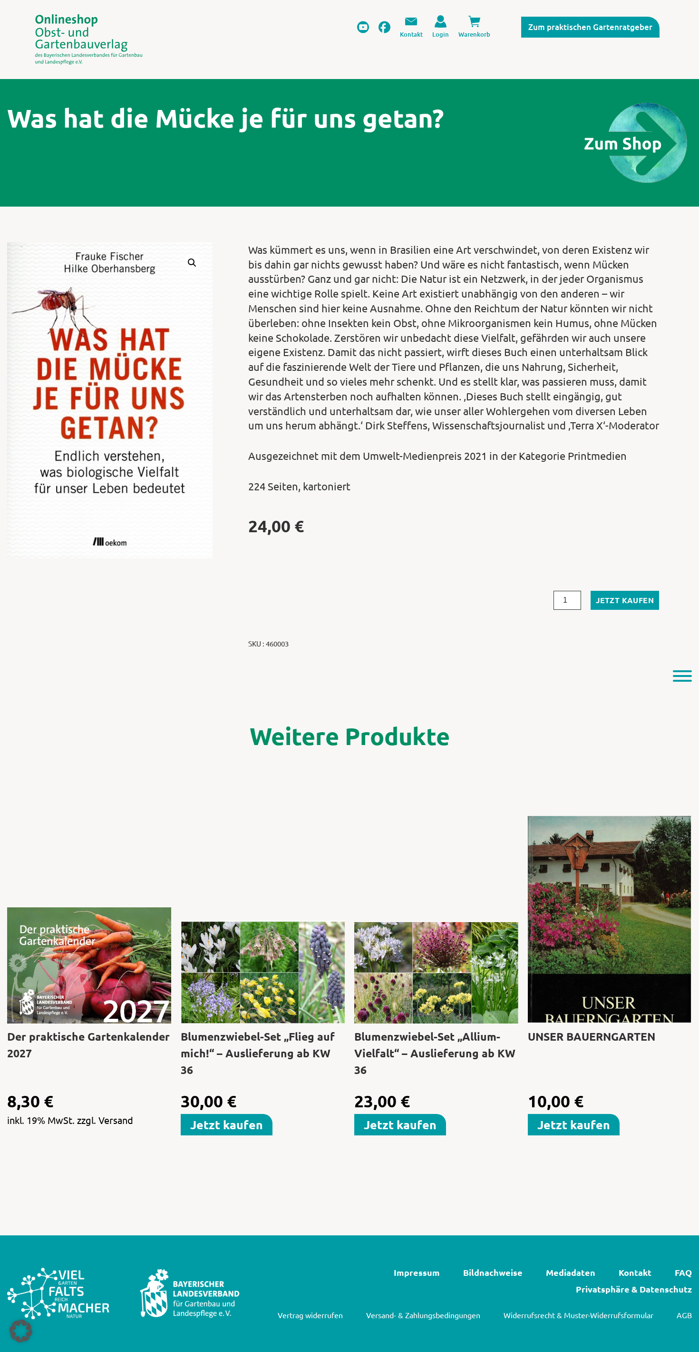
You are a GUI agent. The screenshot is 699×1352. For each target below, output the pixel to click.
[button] (192, 262)
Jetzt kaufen (625, 600)
